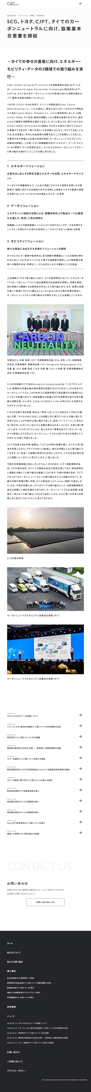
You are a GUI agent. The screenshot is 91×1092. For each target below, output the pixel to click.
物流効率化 (40, 15)
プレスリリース (23, 15)
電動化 (32, 15)
